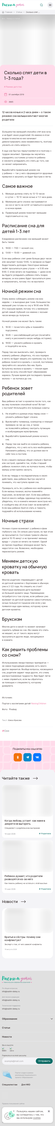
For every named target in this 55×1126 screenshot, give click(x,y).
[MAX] (4, 1049)
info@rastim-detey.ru (11, 991)
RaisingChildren (38, 703)
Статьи (19, 12)
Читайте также (16, 778)
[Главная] (13, 5)
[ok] (18, 757)
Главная (8, 12)
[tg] (27, 757)
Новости (10, 901)
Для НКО (25, 1084)
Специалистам (9, 1084)
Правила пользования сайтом (13, 1104)
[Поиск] (41, 5)
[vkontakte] (12, 1049)
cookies (37, 1117)
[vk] (37, 757)
